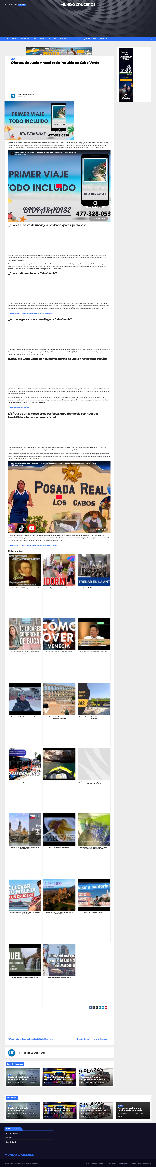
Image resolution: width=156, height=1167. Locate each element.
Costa (42, 39)
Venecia (120, 1105)
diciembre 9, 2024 (89, 1113)
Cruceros (25, 39)
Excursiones (65, 39)
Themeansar (34, 1163)
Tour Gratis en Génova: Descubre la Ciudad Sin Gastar (32, 1039)
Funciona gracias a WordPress (13, 1163)
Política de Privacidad (12, 1133)
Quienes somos (90, 39)
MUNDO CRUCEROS (77, 4)
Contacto (104, 39)
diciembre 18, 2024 (52, 1113)
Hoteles (52, 39)
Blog (77, 39)
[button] (150, 39)
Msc (34, 39)
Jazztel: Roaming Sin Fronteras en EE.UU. (18, 1078)
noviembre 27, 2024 (126, 1113)
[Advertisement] (78, 20)
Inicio (14, 39)
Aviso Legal (8, 1137)
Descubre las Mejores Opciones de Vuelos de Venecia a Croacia (130, 1110)
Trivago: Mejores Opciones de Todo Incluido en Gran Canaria (58, 1079)
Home (87, 1163)
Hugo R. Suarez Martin (27, 94)
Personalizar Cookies (110, 1163)
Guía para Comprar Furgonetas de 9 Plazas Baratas (93, 1079)
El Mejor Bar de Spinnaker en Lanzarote (93, 1039)
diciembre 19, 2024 (15, 1113)
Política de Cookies (11, 1142)
